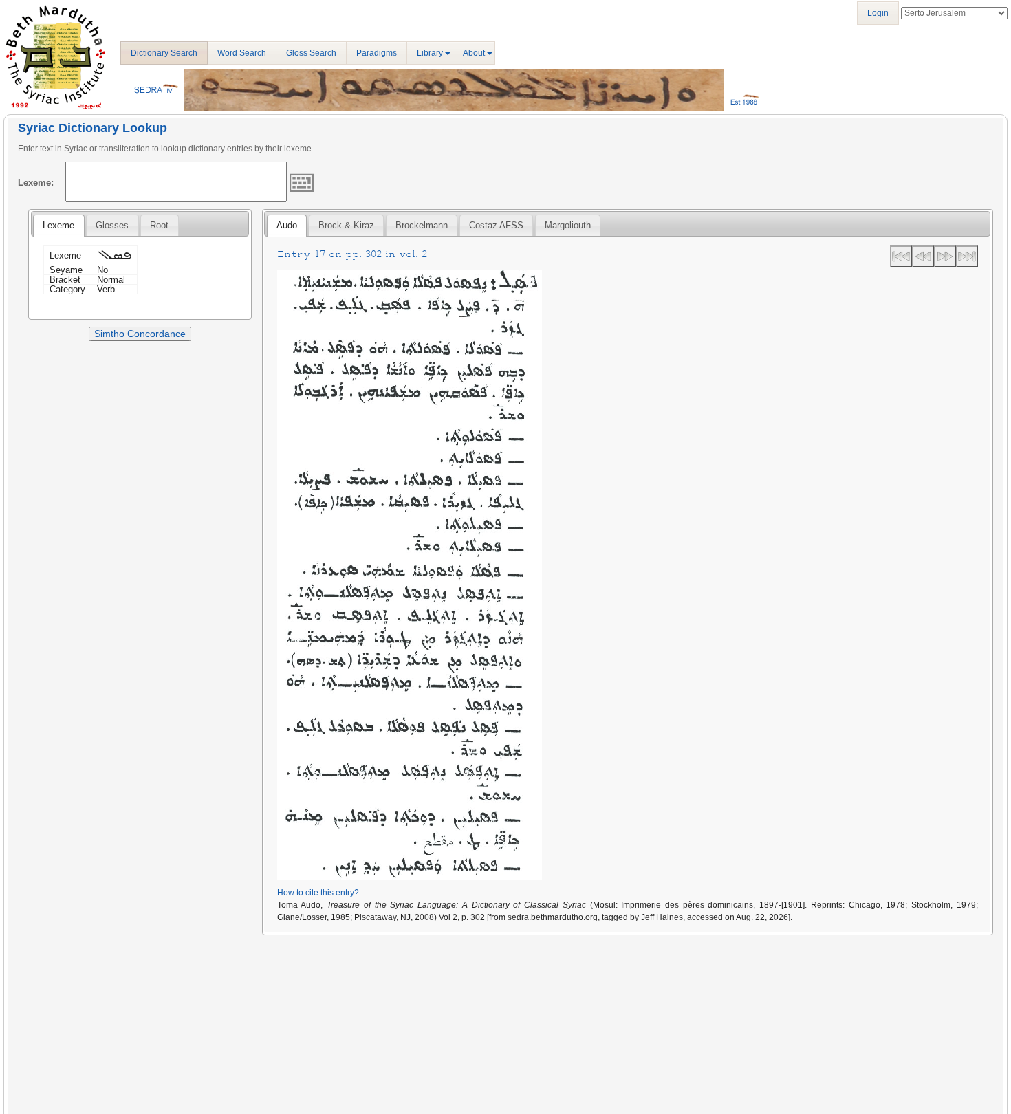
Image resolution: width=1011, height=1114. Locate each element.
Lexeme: (36, 182)
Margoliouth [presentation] (568, 225)
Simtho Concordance (140, 333)
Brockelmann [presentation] (421, 225)
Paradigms (376, 53)
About (474, 53)
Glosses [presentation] (112, 225)
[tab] (58, 226)
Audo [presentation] (286, 225)
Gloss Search (311, 53)
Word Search (241, 53)
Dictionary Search (164, 53)
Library (430, 53)
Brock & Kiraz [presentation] (346, 225)
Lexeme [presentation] (58, 225)
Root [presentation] (159, 225)
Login (878, 13)
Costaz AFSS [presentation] (496, 225)
